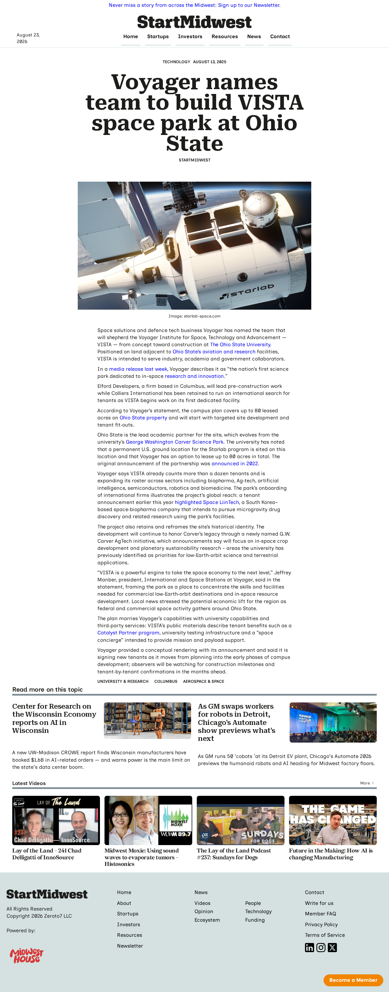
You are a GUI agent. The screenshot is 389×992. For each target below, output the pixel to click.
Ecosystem (207, 920)
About (124, 903)
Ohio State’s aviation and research (214, 352)
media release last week (138, 369)
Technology (258, 911)
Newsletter (130, 946)
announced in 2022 (235, 463)
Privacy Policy (321, 925)
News (254, 37)
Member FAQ (320, 914)
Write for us (319, 903)
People (253, 903)
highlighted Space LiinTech (207, 502)
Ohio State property (143, 418)
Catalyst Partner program (128, 633)
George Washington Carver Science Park (174, 442)
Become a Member (353, 980)
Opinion (204, 911)
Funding (255, 920)
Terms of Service (325, 935)
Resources (225, 37)
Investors (190, 37)
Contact (280, 37)
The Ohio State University (240, 344)
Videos (202, 903)
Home (130, 37)
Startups (158, 37)
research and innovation (194, 376)
